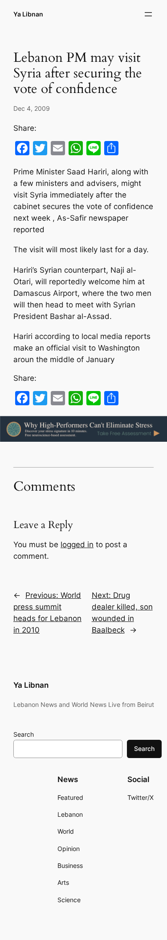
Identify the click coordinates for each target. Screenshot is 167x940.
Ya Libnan (28, 14)
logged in (77, 544)
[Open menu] (148, 14)
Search (23, 734)
